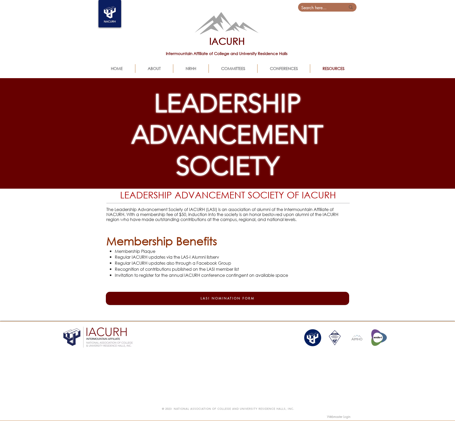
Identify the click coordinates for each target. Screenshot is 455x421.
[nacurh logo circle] (313, 338)
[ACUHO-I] (379, 338)
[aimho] (357, 338)
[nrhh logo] (335, 338)
